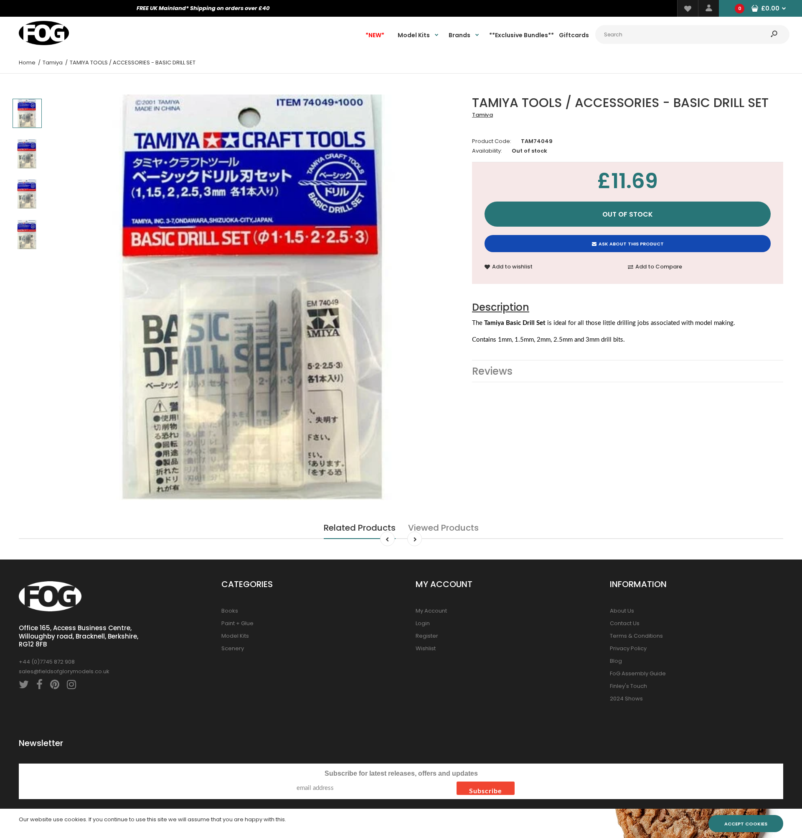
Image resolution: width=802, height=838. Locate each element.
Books (229, 611)
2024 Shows (626, 699)
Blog (616, 661)
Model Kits (235, 636)
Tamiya (482, 115)
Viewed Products (443, 528)
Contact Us (625, 623)
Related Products (360, 528)
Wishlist (426, 648)
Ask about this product (631, 243)
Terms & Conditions (636, 636)
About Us (622, 611)
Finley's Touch (628, 686)
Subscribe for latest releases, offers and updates (401, 773)
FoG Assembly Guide (638, 673)
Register (427, 636)
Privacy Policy (628, 648)
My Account (431, 611)
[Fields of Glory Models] (44, 43)
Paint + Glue (237, 623)
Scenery (232, 648)
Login (423, 623)
